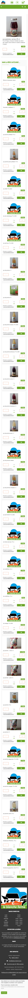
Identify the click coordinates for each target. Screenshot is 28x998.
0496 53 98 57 (15, 957)
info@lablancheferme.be (19, 938)
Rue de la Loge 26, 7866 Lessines (15, 964)
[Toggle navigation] (25, 7)
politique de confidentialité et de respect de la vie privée (12, 987)
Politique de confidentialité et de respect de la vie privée (14, 973)
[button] (1, 6)
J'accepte (4, 992)
